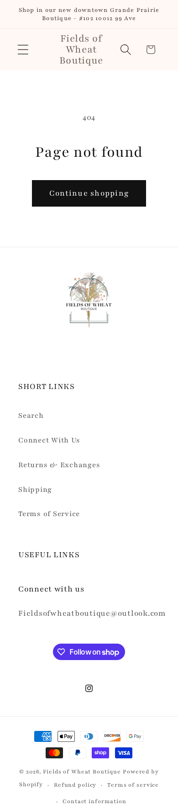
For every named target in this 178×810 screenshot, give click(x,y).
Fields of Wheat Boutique (82, 771)
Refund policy (75, 785)
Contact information (94, 801)
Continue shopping (89, 193)
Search (31, 416)
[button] (23, 49)
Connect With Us (49, 440)
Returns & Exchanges (59, 465)
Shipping (35, 490)
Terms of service (133, 785)
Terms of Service (49, 514)
